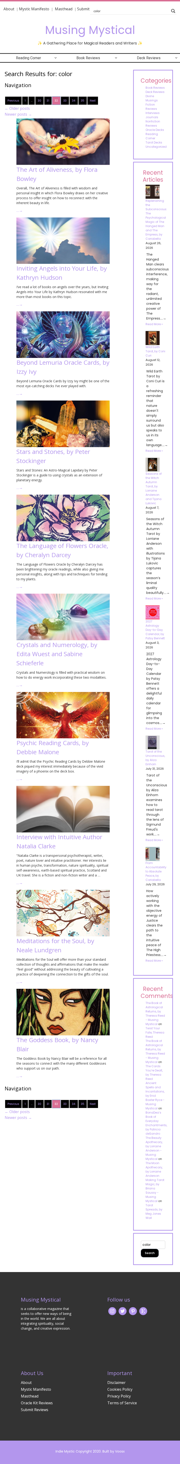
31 (48, 101)
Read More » (154, 324)
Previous (13, 101)
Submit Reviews (34, 1409)
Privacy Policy (119, 1396)
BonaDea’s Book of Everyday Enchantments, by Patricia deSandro (156, 1123)
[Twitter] (123, 1310)
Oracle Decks (155, 130)
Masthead (64, 8)
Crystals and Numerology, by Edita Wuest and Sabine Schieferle (56, 653)
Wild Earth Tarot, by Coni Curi (155, 351)
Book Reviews (88, 58)
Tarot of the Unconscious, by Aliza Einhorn (155, 758)
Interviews (153, 113)
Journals (152, 117)
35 (82, 101)
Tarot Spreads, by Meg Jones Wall (154, 1211)
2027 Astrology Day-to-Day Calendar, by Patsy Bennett (155, 629)
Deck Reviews (149, 58)
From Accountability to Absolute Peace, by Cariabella (156, 871)
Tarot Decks (154, 142)
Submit (83, 8)
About (9, 8)
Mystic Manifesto (34, 8)
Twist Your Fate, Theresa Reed (155, 1032)
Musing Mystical (90, 30)
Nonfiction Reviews (153, 123)
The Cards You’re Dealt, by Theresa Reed (154, 1072)
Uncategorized (156, 147)
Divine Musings (152, 98)
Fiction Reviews (151, 107)
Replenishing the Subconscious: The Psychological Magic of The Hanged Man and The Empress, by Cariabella (156, 220)
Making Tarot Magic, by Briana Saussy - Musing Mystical (155, 1190)
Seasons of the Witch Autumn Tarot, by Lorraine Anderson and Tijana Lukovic (154, 488)
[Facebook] (133, 1310)
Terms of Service (122, 1402)
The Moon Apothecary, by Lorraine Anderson (154, 1169)
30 (39, 101)
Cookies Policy (119, 1389)
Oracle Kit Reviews (37, 1402)
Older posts (17, 108)
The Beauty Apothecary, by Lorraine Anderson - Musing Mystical (154, 1148)
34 (73, 101)
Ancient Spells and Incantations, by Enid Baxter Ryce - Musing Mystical (155, 1095)
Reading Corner (28, 58)
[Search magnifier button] (173, 11)
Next (93, 101)
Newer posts (18, 114)
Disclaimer (116, 1382)
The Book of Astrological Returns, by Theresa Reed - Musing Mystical (155, 1013)
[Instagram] (112, 1310)
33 (65, 101)
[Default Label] (143, 1310)
